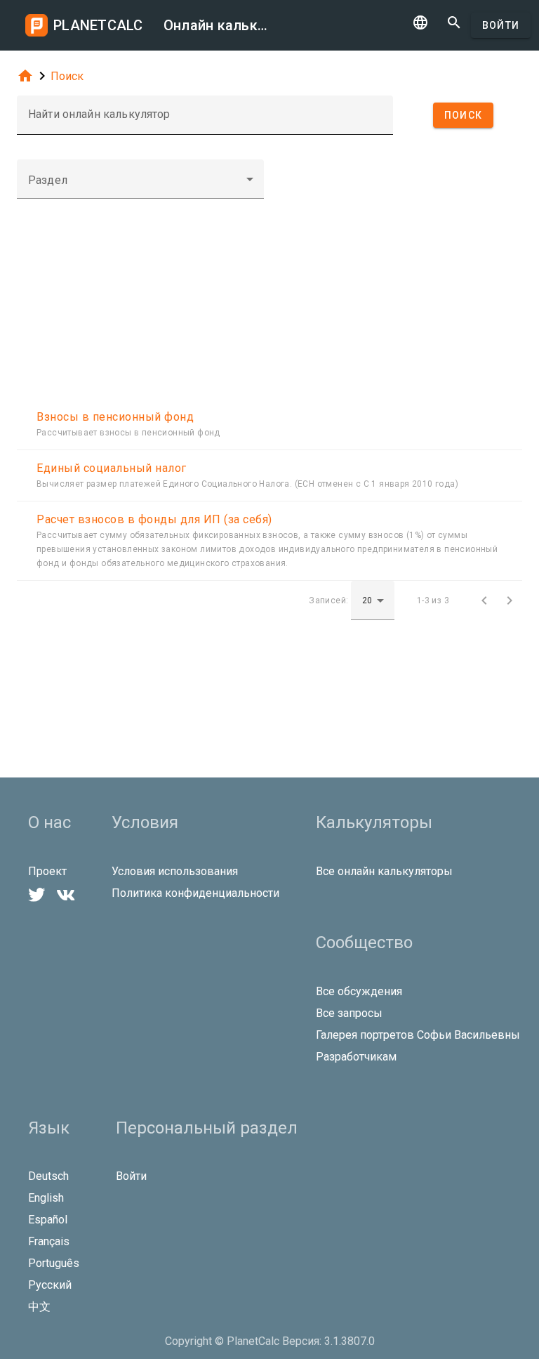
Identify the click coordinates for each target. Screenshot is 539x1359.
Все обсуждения (359, 991)
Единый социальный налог (111, 468)
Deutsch (48, 1176)
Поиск (67, 76)
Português (53, 1263)
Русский (50, 1285)
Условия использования (175, 871)
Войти (500, 25)
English (46, 1197)
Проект (47, 871)
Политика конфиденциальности (195, 893)
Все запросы (349, 1013)
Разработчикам (356, 1056)
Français (48, 1241)
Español (47, 1219)
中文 (39, 1306)
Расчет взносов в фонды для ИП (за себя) (154, 519)
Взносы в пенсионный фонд (115, 417)
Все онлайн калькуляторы (384, 871)
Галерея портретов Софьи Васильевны (418, 1035)
